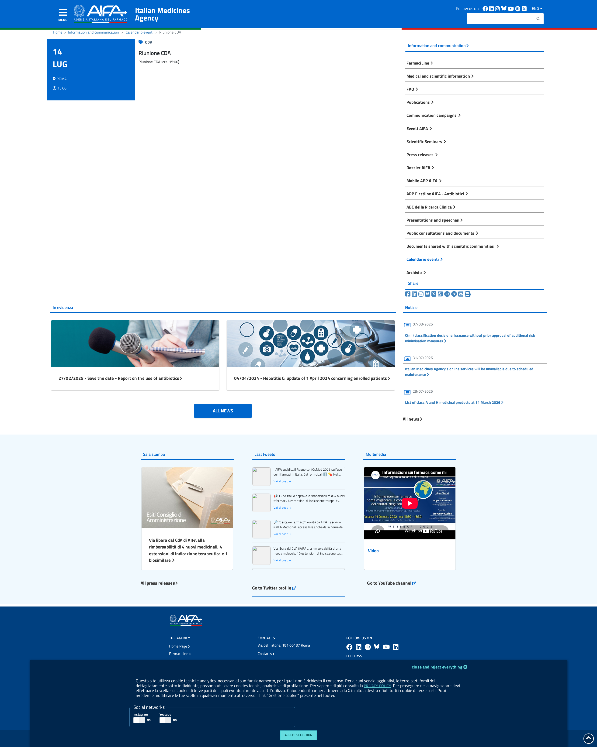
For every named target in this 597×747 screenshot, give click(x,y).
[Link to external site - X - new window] (524, 8)
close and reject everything (437, 667)
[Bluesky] (428, 294)
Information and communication (93, 32)
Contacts (265, 653)
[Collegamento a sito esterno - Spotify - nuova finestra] (518, 8)
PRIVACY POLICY (377, 686)
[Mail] (460, 294)
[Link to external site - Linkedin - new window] (492, 8)
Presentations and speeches (433, 220)
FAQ (410, 89)
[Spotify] (447, 294)
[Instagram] (420, 294)
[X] (434, 294)
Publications (418, 102)
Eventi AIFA (417, 128)
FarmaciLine (418, 63)
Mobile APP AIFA (422, 180)
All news (411, 418)
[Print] (468, 294)
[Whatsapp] (440, 294)
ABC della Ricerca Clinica (429, 207)
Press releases (420, 154)
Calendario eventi (139, 32)
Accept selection (298, 734)
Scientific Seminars (424, 141)
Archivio (414, 272)
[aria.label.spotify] (368, 647)
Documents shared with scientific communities (451, 246)
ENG (536, 8)
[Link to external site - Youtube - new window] (511, 8)
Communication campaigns (432, 115)
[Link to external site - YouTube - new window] (387, 647)
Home (57, 32)
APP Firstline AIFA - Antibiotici (435, 193)
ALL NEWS (223, 410)
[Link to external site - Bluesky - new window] (504, 8)
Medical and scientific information (438, 76)
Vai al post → (283, 481)
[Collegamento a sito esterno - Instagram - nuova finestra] (498, 8)
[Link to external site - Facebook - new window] (485, 8)
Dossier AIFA (418, 167)
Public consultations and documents (441, 233)
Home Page (178, 646)
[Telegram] (454, 294)
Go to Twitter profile (274, 587)
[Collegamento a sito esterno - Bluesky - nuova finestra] (377, 647)
